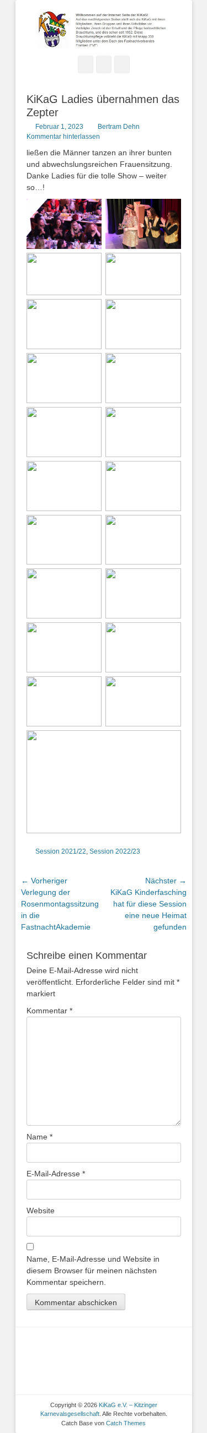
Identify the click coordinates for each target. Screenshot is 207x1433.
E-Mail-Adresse (55, 1173)
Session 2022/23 (114, 851)
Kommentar (49, 1010)
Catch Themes (126, 1423)
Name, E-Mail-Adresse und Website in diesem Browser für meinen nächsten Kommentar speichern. (93, 1271)
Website (40, 1210)
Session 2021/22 (60, 851)
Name (39, 1136)
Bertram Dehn (119, 127)
